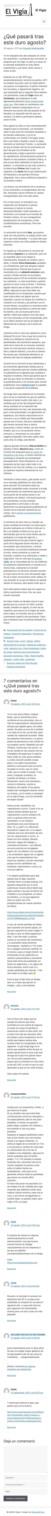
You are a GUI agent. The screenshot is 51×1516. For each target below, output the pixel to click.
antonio (14, 1005)
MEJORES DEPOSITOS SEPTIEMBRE (28, 1334)
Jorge (13, 1283)
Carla (13, 1222)
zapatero (8, 659)
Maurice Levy (15, 648)
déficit (37, 641)
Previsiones (38, 634)
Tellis (26, 656)
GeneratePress (38, 1512)
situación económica (13, 656)
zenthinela (30, 659)
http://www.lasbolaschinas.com (22, 1262)
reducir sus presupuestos (28, 513)
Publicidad (9, 637)
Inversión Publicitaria (21, 634)
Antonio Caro (13, 641)
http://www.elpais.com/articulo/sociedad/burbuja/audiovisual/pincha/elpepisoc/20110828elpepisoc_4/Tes (25, 915)
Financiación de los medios (20, 630)
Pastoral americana (16, 667)
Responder (11, 992)
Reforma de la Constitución (26, 652)
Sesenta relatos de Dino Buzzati (22, 663)
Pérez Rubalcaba (31, 648)
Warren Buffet (36, 656)
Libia (6, 648)
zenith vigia (18, 659)
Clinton (29, 641)
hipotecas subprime (36, 645)
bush (22, 641)
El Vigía (40, 10)
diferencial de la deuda (15, 645)
